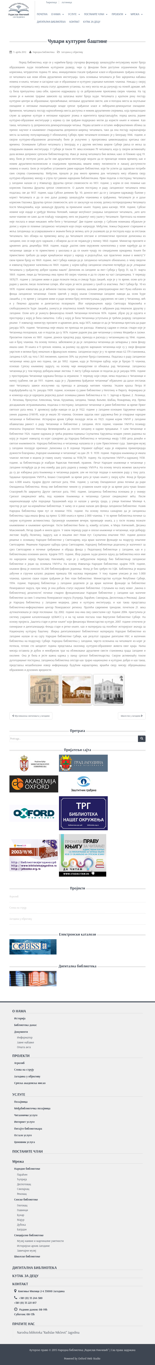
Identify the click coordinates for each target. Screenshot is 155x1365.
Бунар (20, 1215)
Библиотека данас (25, 1025)
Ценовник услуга (24, 1142)
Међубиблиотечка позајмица (32, 1108)
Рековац (22, 1194)
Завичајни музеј (26, 1250)
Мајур (20, 1219)
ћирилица (51, 2)
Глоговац (22, 1205)
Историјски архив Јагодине (33, 1246)
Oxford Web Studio (89, 1358)
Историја (20, 1018)
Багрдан (22, 1229)
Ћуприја (22, 1179)
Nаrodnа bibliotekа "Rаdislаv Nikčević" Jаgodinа (48, 1333)
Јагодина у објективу (72, 52)
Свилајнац (23, 1189)
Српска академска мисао (30, 1083)
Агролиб (14, 896)
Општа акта (24, 1047)
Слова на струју (17, 907)
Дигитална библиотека (51, 21)
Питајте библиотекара (28, 1128)
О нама (55, 14)
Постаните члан (94, 14)
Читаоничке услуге (25, 1115)
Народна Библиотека (43, 52)
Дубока (21, 1224)
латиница (67, 2)
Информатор (25, 1037)
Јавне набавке (25, 1042)
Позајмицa (21, 1101)
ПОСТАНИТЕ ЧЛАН (27, 1151)
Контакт (74, 21)
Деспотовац (24, 1184)
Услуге (72, 14)
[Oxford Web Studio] (33, 815)
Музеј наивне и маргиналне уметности (40, 1241)
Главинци (22, 1210)
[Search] (142, 739)
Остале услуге (23, 1135)
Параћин (22, 1174)
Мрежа (135, 14)
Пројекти (117, 14)
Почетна (42, 14)
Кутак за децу (91, 21)
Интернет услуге (24, 1122)
